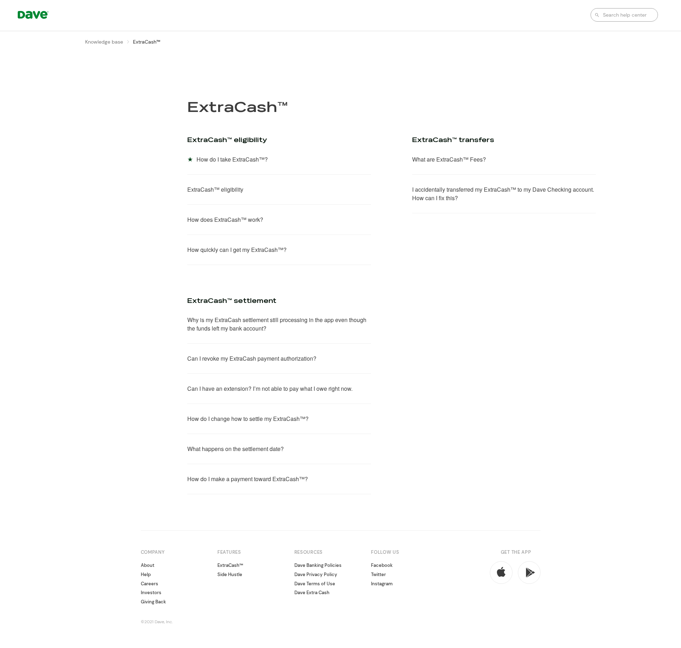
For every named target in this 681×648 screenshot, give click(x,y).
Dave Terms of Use (314, 584)
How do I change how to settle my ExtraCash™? (248, 419)
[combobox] (624, 15)
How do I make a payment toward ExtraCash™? (247, 479)
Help (146, 574)
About (147, 565)
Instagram (382, 584)
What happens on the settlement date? (235, 449)
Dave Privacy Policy (315, 574)
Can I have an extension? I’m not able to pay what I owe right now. (270, 388)
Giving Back (153, 602)
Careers (149, 584)
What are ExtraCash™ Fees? (449, 159)
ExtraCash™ (230, 565)
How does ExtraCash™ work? (225, 219)
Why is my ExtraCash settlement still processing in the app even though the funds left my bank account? (276, 324)
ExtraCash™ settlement (231, 301)
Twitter (378, 574)
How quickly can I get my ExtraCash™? (237, 250)
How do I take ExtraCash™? (232, 159)
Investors (151, 593)
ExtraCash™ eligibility (227, 140)
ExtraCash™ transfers (453, 140)
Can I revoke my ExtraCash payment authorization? (251, 358)
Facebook (382, 565)
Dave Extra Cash (312, 593)
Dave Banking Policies (318, 565)
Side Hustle (229, 574)
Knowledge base (104, 42)
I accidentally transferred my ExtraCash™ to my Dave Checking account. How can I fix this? (503, 193)
